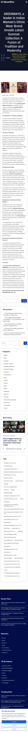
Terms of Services (6, 650)
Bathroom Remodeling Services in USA (13, 472)
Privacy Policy (5, 647)
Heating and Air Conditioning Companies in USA (11, 505)
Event (5, 377)
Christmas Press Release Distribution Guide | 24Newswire (13, 329)
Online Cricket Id (19, 540)
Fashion (6, 380)
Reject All (14, 729)
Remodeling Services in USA (11, 549)
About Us (4, 642)
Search (24, 300)
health (21, 498)
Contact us (4, 652)
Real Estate (7, 402)
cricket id (6, 489)
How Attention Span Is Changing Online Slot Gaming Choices (12, 324)
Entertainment (7, 375)
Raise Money (7, 546)
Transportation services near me (12, 567)
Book (5, 358)
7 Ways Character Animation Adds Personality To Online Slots (12, 314)
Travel (5, 408)
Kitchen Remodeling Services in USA (13, 525)
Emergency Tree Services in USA (12, 495)
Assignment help (8, 466)
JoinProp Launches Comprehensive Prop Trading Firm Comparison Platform (14, 333)
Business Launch (8, 363)
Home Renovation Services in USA (12, 516)
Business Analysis (8, 478)
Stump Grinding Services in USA (12, 561)
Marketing (6, 391)
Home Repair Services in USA (11, 519)
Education (6, 372)
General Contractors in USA (10, 498)
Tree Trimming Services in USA (11, 576)
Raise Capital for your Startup (11, 543)
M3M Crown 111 (16, 528)
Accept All (14, 721)
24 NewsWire (7, 1)
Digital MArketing (8, 492)
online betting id (8, 540)
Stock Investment (18, 558)
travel (5, 570)
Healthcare (6, 501)
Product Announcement (10, 400)
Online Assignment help (10, 537)
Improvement (7, 522)
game (5, 386)
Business (6, 361)
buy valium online (8, 481)
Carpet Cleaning (19, 481)
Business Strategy (8, 369)
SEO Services (7, 552)
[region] (14, 720)
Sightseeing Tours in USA (10, 555)
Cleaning (6, 483)
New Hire (6, 394)
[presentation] (3, 449)
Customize (14, 725)
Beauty (5, 355)
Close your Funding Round (10, 486)
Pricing (4, 638)
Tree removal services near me (12, 573)
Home (3, 645)
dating (12, 489)
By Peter (12, 95)
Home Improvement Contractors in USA (13, 509)
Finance (6, 383)
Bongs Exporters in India (10, 475)
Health (5, 388)
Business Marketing (9, 366)
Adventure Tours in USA (10, 463)
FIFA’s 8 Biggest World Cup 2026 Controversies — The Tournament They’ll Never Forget (13, 319)
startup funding (8, 558)
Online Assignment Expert (10, 534)
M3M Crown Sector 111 (9, 531)
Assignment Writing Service (11, 469)
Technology (7, 405)
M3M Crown (7, 528)
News (3, 640)
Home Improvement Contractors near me (13, 512)
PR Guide (6, 397)
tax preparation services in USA (12, 564)
